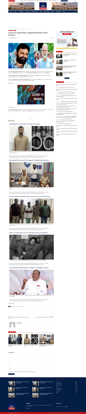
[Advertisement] (43, 20)
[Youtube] (75, 1)
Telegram (28, 155)
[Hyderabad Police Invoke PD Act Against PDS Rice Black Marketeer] (46, 339)
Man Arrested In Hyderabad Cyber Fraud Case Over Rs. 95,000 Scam (29, 196)
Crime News (41, 343)
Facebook (14, 157)
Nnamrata (57, 89)
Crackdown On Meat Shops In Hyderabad (65, 123)
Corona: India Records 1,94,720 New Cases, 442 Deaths (45, 317)
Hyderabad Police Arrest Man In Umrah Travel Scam (24, 124)
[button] (75, 11)
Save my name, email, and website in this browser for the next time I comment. (22, 371)
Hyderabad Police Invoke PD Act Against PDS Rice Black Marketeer (29, 160)
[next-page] (10, 348)
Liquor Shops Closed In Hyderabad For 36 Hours (66, 111)
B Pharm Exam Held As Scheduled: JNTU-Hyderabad (66, 93)
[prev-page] (9, 348)
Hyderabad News (38, 157)
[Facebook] (69, 1)
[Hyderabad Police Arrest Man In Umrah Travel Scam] (31, 339)
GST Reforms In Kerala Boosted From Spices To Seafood (69, 101)
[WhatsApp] (74, 1)
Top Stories (14, 30)
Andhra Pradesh (10, 30)
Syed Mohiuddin (19, 322)
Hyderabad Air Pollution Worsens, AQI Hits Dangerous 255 (67, 92)
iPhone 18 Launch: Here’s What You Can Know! (67, 87)
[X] (72, 1)
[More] (26, 311)
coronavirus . (19, 306)
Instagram (26, 157)
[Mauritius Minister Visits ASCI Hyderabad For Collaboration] (15, 339)
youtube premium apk (59, 125)
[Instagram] (71, 1)
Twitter (21, 157)
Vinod (57, 84)
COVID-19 (23, 306)
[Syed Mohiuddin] (9, 37)
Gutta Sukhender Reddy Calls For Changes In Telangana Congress (29, 268)
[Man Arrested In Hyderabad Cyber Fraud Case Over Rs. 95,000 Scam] (59, 74)
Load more (66, 78)
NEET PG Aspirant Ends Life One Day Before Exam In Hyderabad (28, 233)
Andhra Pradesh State (14, 306)
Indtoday (23, 155)
